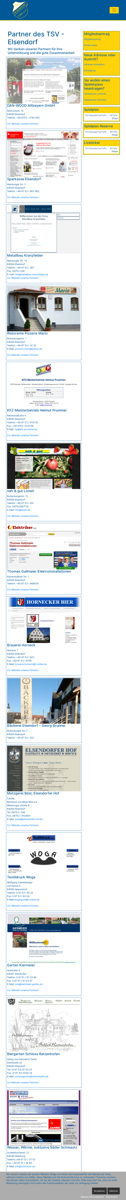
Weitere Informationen (92, 1196)
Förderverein (90, 45)
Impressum (112, 1196)
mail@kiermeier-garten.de (28, 984)
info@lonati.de (22, 509)
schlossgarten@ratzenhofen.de (31, 1076)
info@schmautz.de (25, 1166)
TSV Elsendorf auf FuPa (95, 115)
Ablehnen (113, 1191)
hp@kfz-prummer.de (26, 429)
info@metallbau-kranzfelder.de (31, 274)
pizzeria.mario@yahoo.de (28, 348)
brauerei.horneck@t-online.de (31, 664)
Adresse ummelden (94, 64)
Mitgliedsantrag (92, 39)
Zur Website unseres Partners (23, 123)
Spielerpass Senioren (95, 99)
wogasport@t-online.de (26, 899)
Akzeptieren (99, 1191)
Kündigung (90, 70)
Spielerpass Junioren (95, 93)
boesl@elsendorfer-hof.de (28, 819)
